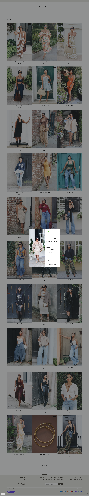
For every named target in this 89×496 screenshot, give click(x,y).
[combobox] (48, 250)
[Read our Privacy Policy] (58, 261)
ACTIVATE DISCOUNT (52, 264)
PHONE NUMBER (48, 247)
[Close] (59, 230)
